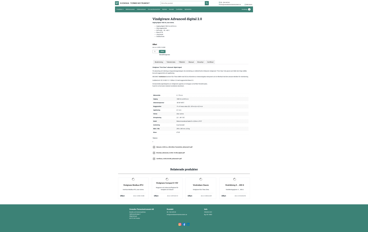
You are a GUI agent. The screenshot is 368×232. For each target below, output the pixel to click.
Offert (162, 51)
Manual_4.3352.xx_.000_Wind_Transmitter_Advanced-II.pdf (174, 147)
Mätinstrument (130, 9)
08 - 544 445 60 (225, 2)
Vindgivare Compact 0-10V (167, 183)
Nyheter (164, 9)
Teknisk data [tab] (171, 62)
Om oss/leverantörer (154, 9)
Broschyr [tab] (200, 62)
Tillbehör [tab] (182, 62)
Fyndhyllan (179, 9)
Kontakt (171, 9)
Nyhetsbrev (188, 9)
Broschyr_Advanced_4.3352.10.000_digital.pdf (170, 153)
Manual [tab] (191, 62)
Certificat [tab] (210, 62)
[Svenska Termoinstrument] (133, 3)
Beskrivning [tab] (159, 62)
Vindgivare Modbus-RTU (133, 185)
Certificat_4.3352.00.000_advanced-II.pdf (169, 159)
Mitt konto (249, 4)
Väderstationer (141, 9)
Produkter (119, 9)
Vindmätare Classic (201, 185)
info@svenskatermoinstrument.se (230, 4)
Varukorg (246, 9)
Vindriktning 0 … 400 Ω (234, 185)
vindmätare (162, 76)
